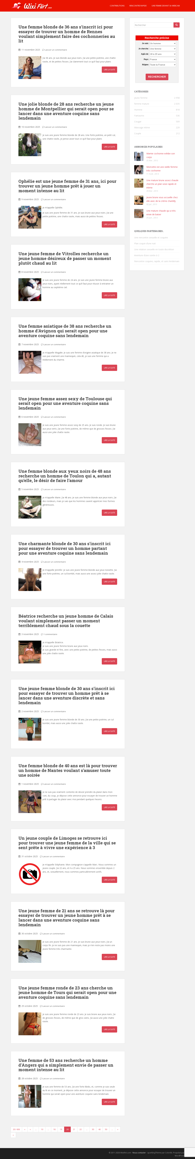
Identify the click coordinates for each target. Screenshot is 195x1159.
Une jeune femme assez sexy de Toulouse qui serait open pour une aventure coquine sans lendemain (65, 403)
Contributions (116, 5)
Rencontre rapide (138, 5)
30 (93, 1129)
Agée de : (145, 54)
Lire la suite (109, 69)
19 (61, 1129)
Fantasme (139, 115)
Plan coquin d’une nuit (145, 243)
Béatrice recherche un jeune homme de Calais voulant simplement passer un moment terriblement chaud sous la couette (65, 620)
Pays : (146, 59)
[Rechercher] (177, 25)
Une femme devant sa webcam (165, 5)
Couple (137, 133)
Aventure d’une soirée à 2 (146, 255)
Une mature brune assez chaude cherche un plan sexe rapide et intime (162, 184)
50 (106, 1129)
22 (81, 1129)
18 (54, 1129)
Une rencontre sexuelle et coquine (151, 237)
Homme (138, 109)
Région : (145, 65)
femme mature (141, 103)
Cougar (137, 121)
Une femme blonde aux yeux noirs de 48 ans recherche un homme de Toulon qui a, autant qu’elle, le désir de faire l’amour (64, 475)
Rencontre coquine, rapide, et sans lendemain (156, 261)
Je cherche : (143, 49)
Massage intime (142, 127)
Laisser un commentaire (56, 49)
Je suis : (145, 43)
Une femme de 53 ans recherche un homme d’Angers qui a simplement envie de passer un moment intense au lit (65, 1065)
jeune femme (140, 97)
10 (42, 1129)
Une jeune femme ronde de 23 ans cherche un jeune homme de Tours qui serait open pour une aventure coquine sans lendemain (67, 992)
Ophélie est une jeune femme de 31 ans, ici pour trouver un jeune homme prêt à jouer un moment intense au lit (67, 185)
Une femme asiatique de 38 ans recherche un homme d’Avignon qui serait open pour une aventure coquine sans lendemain (64, 330)
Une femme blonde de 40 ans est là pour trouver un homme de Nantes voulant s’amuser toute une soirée (67, 770)
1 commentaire (50, 634)
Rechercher (157, 76)
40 (99, 1129)
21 (74, 1129)
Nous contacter (139, 1152)
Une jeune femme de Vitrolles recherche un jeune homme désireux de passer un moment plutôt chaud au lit (64, 258)
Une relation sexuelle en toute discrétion (154, 249)
